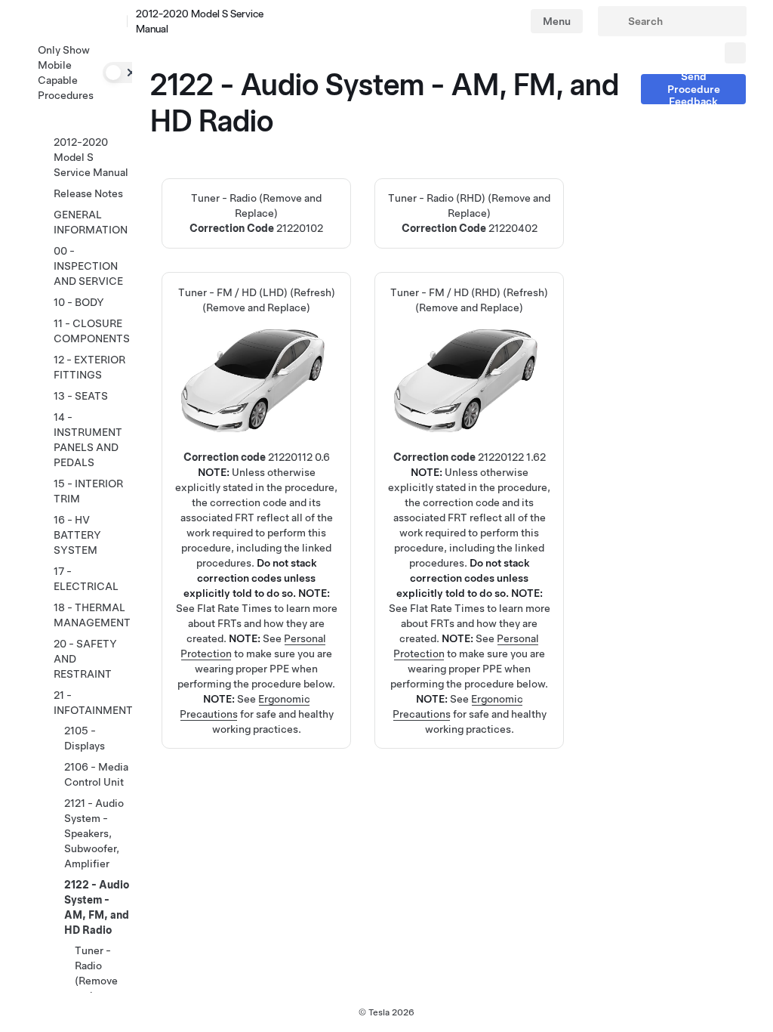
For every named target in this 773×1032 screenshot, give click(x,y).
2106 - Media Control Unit (96, 774)
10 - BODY (79, 302)
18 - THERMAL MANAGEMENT (92, 615)
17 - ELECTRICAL (86, 578)
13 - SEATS (81, 396)
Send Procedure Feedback (693, 89)
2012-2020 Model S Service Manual (91, 157)
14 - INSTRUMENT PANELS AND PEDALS (88, 439)
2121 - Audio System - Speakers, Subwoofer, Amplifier (94, 833)
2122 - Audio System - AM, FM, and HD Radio (96, 907)
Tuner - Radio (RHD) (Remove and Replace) (469, 213)
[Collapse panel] (735, 52)
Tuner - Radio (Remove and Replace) (256, 213)
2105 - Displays (84, 738)
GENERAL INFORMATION (91, 222)
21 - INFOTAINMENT (93, 702)
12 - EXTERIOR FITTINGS (89, 367)
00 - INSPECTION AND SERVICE (88, 266)
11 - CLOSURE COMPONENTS (92, 331)
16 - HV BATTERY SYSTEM (77, 535)
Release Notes (88, 193)
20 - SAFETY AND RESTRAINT (85, 659)
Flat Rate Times (234, 608)
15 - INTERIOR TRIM (88, 491)
